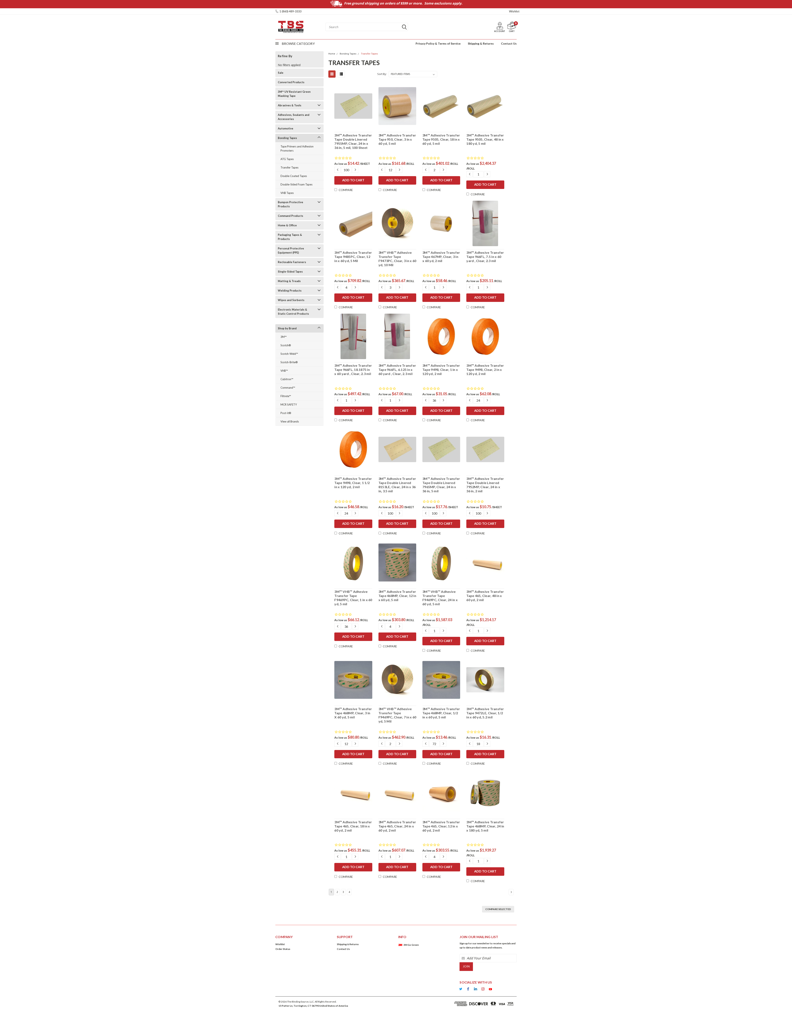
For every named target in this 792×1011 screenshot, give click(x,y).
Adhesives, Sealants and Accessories (293, 117)
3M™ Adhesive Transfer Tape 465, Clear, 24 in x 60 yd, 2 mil (397, 826)
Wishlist (514, 11)
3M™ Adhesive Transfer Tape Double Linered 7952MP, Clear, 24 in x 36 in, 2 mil (485, 485)
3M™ (283, 336)
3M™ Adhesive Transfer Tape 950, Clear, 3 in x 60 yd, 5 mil (397, 139)
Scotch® (285, 345)
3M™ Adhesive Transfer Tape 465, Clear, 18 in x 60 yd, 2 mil (353, 826)
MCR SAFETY (288, 404)
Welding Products (290, 290)
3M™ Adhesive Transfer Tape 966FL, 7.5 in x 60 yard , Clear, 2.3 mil (485, 256)
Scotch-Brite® (289, 362)
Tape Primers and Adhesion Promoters (297, 148)
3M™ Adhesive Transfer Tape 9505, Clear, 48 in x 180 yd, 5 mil (485, 139)
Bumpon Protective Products (290, 204)
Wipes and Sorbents (291, 300)
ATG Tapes (287, 159)
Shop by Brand (287, 328)
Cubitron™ (286, 379)
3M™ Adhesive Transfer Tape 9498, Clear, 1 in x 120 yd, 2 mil (441, 369)
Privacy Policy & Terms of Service (438, 43)
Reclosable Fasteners (292, 262)
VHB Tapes (287, 193)
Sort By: (382, 74)
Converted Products (291, 82)
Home (331, 53)
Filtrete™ (285, 396)
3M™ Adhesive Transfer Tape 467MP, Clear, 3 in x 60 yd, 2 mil (441, 256)
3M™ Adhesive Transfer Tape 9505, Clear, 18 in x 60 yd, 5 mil (441, 139)
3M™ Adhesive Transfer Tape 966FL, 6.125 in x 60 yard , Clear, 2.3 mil (397, 369)
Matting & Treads (289, 281)
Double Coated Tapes (293, 176)
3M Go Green (411, 944)
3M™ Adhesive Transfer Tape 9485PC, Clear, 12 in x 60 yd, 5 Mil (353, 256)
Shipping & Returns (481, 43)
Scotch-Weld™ (289, 353)
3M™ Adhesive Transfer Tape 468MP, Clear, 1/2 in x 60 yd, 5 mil (441, 713)
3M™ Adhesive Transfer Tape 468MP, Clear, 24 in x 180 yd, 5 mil (485, 826)
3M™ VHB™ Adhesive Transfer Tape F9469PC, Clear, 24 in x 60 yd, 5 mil (440, 598)
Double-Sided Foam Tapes (296, 184)
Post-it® (285, 413)
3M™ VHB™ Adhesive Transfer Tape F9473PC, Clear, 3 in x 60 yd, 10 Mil (397, 258)
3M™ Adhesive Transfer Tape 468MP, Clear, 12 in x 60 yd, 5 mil (397, 596)
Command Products (290, 215)
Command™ (287, 387)
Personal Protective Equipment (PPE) (291, 250)
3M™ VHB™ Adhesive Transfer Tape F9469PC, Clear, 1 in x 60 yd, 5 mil (353, 598)
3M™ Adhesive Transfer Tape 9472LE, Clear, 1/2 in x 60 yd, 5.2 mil (485, 713)
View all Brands (289, 421)
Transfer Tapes (289, 167)
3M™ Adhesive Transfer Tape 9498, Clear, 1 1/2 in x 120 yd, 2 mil (353, 483)
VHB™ (284, 370)
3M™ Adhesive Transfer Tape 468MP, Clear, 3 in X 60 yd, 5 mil (353, 713)
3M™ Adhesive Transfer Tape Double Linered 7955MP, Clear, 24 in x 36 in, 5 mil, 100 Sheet (353, 141)
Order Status (282, 948)
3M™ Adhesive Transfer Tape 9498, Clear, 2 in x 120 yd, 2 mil (485, 369)
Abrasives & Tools (289, 105)
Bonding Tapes (287, 138)
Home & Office (287, 225)
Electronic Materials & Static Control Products (293, 311)
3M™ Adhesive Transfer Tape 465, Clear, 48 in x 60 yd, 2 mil (485, 596)
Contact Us (509, 43)
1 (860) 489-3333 (290, 11)
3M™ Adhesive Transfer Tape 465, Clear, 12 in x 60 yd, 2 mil (441, 826)
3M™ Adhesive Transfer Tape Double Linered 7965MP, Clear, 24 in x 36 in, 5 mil (441, 485)
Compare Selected (498, 909)
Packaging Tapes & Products (290, 237)
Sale (280, 72)
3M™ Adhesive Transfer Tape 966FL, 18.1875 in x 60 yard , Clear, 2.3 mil (353, 369)
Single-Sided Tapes (290, 271)
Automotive (285, 128)
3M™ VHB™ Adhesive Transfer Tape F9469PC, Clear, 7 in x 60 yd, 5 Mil (397, 715)
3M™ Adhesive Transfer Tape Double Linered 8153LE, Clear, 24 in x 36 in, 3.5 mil (397, 485)
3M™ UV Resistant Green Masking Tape (294, 93)
